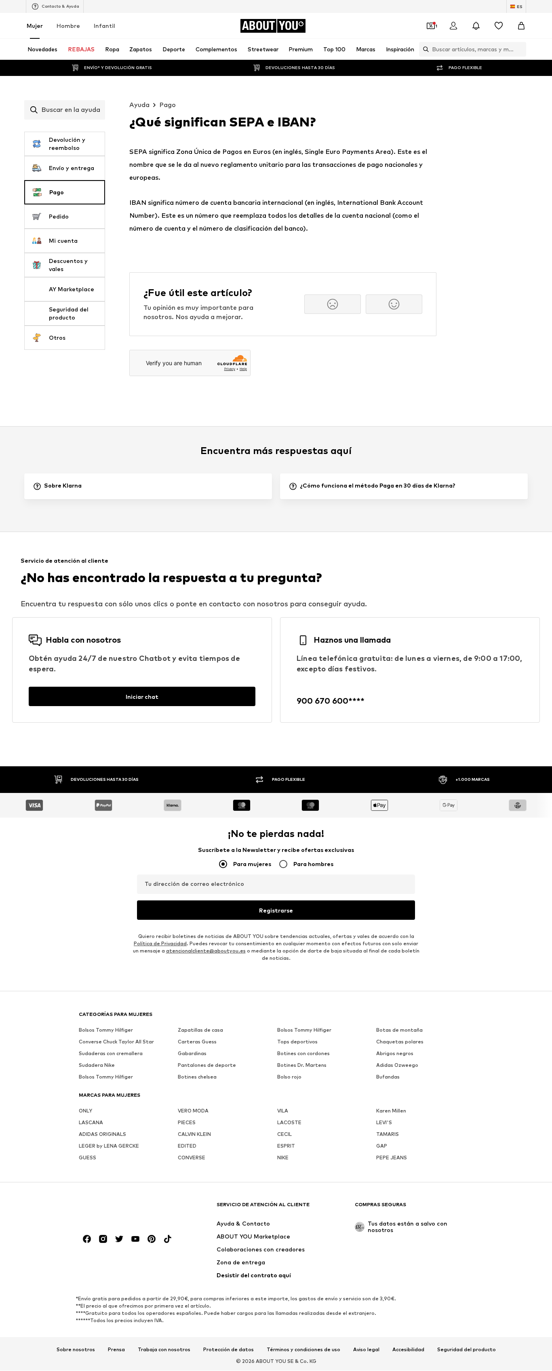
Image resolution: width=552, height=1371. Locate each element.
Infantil (104, 25)
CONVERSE (191, 1158)
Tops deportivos (297, 1042)
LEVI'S (384, 1123)
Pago (167, 105)
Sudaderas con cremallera (111, 1054)
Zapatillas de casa (200, 1030)
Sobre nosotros (76, 1349)
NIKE (283, 1158)
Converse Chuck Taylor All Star (116, 1042)
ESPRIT (286, 1146)
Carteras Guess (197, 1042)
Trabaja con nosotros (164, 1349)
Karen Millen (391, 1111)
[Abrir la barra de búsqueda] (424, 49)
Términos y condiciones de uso (303, 1349)
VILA (282, 1111)
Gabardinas (192, 1054)
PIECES (187, 1123)
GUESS (87, 1158)
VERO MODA (193, 1111)
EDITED (187, 1146)
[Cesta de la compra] (521, 26)
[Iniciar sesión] (453, 26)
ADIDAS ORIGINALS (102, 1134)
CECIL (284, 1134)
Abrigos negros (394, 1054)
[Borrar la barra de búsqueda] (520, 49)
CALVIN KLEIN (194, 1134)
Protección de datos (228, 1349)
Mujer (35, 25)
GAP (381, 1146)
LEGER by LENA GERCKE (109, 1146)
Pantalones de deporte (207, 1065)
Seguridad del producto (466, 1349)
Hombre (68, 25)
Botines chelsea (197, 1077)
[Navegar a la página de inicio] (122, 1208)
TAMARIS (387, 1134)
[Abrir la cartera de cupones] (431, 26)
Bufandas (388, 1077)
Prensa (116, 1349)
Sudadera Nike (97, 1065)
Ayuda (139, 105)
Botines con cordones (303, 1054)
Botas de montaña (399, 1030)
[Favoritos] (499, 26)
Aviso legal (366, 1349)
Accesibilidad (408, 1349)
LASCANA (91, 1123)
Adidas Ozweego (397, 1065)
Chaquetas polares (399, 1042)
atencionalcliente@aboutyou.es (206, 951)
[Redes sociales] (87, 1239)
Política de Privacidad (160, 944)
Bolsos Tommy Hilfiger (106, 1030)
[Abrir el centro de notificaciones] (476, 26)
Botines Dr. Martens (302, 1065)
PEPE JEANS (391, 1158)
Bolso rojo (289, 1077)
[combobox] (64, 110)
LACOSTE (289, 1123)
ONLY (85, 1111)
